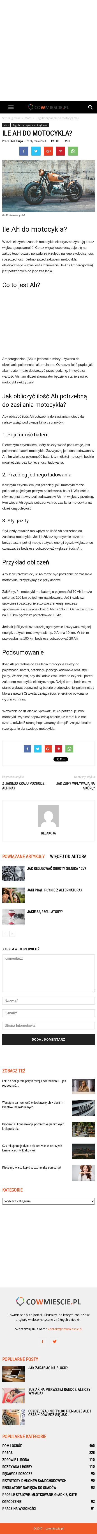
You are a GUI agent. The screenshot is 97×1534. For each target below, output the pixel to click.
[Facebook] (42, 1341)
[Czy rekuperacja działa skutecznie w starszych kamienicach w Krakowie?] (83, 1151)
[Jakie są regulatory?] (13, 917)
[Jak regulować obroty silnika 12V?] (13, 873)
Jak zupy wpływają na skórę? (75, 785)
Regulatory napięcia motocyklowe (30, 125)
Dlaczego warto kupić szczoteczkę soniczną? (31, 1167)
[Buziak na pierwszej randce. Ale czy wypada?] (13, 1395)
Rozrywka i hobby (17, 1467)
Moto (6, 125)
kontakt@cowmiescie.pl (65, 1329)
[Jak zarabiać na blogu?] (13, 1374)
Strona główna (11, 118)
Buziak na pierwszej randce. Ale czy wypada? (59, 1391)
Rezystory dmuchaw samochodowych (34, 1481)
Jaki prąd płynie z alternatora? (54, 890)
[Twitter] (54, 1341)
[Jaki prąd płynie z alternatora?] (13, 895)
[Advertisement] (48, 50)
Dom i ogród (12, 1446)
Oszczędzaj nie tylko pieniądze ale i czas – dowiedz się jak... (59, 1413)
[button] (90, 107)
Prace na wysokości (19, 1509)
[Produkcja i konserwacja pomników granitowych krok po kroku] (83, 1129)
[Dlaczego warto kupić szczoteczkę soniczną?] (83, 1173)
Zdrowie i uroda (15, 1460)
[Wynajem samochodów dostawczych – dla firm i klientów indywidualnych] (83, 1108)
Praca (7, 1453)
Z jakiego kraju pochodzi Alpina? (23, 785)
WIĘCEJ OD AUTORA (68, 856)
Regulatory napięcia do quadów (29, 1488)
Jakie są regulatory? (45, 912)
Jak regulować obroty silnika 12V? (56, 868)
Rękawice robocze (17, 1474)
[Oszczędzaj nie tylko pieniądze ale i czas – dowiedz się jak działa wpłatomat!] (13, 1417)
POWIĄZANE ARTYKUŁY (23, 856)
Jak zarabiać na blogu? (48, 1368)
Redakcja (16, 141)
